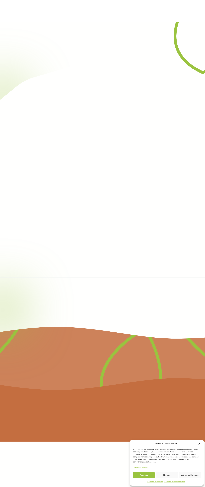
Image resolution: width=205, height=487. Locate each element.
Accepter (144, 475)
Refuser (167, 475)
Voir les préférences (190, 475)
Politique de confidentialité (174, 482)
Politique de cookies (155, 482)
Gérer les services (141, 467)
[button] (199, 443)
